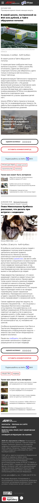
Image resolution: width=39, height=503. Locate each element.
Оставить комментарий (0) (19, 149)
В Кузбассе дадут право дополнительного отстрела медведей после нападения (23, 389)
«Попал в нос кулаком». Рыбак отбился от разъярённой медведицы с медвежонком (23, 402)
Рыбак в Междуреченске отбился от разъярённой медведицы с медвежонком (22, 408)
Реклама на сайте (19, 424)
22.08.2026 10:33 (6, 202)
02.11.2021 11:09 (6, 8)
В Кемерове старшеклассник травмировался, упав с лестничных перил (23, 191)
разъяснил (18, 259)
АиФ (16, 241)
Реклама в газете (9, 427)
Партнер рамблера (19, 493)
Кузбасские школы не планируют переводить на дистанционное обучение (22, 184)
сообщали (13, 338)
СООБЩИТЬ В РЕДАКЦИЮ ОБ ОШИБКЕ (17, 435)
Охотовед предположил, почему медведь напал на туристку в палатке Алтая (23, 396)
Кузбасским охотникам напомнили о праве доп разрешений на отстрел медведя (23, 383)
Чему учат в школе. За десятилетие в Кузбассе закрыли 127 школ (15, 121)
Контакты (6, 424)
